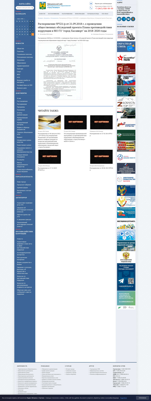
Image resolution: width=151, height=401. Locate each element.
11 (19, 29)
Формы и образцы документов (23, 128)
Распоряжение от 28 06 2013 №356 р (101, 169)
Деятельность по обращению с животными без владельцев (33, 393)
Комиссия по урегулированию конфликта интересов (24, 285)
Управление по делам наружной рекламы (28, 386)
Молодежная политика (25, 57)
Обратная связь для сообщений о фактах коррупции (24, 292)
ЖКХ (18, 74)
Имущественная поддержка (22, 156)
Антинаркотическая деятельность (26, 379)
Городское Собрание (24, 185)
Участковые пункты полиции (49, 383)
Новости (20, 43)
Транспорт (20, 390)
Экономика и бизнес (23, 388)
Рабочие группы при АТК (23, 216)
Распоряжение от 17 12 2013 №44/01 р (47, 169)
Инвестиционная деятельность (26, 376)
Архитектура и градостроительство (27, 385)
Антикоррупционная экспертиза (24, 254)
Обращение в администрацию (49, 369)
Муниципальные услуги (48, 376)
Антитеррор (21, 198)
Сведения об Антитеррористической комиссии (25, 210)
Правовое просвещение (48, 386)
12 (22, 29)
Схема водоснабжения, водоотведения (25, 170)
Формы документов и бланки (24, 263)
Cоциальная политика (24, 54)
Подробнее (123, 398)
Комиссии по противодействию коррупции (23, 278)
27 (24, 34)
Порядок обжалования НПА (25, 133)
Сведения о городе (71, 372)
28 (27, 34)
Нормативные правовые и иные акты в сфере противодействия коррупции (24, 246)
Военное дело (22, 88)
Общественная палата (23, 372)
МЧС (18, 77)
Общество (20, 48)
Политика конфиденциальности (98, 374)
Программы (21, 107)
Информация (80, 14)
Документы (21, 93)
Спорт (19, 72)
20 (24, 31)
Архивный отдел (22, 392)
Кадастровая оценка (24, 145)
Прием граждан (46, 372)
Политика (20, 51)
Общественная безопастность (25, 374)
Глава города (21, 182)
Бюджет (19, 137)
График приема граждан (48, 371)
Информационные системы (97, 371)
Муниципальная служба (22, 119)
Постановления (22, 101)
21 (27, 31)
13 (24, 29)
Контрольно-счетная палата (24, 191)
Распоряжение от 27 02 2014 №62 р (101, 134)
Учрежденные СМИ (95, 369)
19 (22, 31)
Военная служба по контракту (23, 81)
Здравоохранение (23, 66)
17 (17, 31)
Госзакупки (20, 160)
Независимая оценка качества (24, 141)
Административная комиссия (25, 378)
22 (30, 31)
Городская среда (93, 14)
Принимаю (142, 398)
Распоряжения (22, 104)
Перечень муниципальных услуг (50, 378)
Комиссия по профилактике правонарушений (29, 381)
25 (19, 34)
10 (17, 29)
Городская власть (24, 177)
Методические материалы (22, 258)
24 (17, 34)
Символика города (71, 371)
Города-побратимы (71, 374)
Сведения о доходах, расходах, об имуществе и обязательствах (24, 270)
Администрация (22, 188)
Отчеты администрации (22, 114)
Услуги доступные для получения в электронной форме (56, 374)
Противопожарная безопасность (98, 372)
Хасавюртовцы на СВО (24, 85)
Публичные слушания (47, 388)
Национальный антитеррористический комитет (25, 224)
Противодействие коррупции (24, 232)
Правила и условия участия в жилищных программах (55, 379)
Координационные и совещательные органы (53, 385)
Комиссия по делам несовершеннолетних (28, 383)
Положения (21, 110)
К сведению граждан (24, 219)
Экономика (20, 60)
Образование (21, 63)
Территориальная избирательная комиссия (29, 369)
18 (19, 31)
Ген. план (105, 14)
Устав (19, 98)
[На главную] (60, 5)
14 (27, 29)
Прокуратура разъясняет (48, 381)
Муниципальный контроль (22, 124)
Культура (20, 69)
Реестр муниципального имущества (22, 165)
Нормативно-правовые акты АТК (24, 204)
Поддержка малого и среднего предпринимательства (24, 150)
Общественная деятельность (25, 371)
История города (70, 369)
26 (22, 34)
